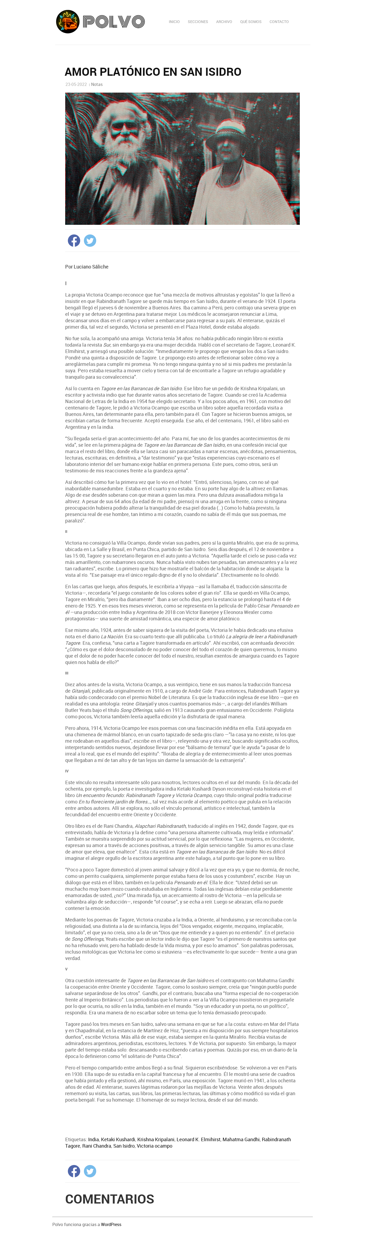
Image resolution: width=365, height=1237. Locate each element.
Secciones (198, 21)
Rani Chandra (96, 1146)
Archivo (224, 21)
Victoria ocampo (154, 1146)
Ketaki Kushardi (118, 1139)
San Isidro (124, 1146)
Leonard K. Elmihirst (198, 1139)
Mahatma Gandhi (241, 1139)
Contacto (279, 21)
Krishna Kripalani (155, 1139)
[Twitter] (88, 240)
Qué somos (251, 21)
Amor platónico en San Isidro (153, 71)
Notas (97, 84)
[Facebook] (72, 240)
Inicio (174, 21)
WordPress (111, 1224)
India (93, 1139)
